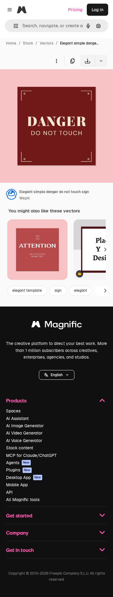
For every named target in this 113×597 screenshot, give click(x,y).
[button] (56, 375)
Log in (97, 9)
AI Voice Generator (24, 440)
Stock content (19, 448)
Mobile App (17, 484)
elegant (80, 290)
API (9, 492)
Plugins (18, 470)
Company (17, 533)
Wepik (24, 198)
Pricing (75, 9)
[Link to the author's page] (11, 195)
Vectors (46, 43)
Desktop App (23, 477)
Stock (28, 43)
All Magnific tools (22, 499)
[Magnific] (56, 325)
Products (16, 400)
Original (38, 81)
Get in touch (20, 550)
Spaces (13, 411)
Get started (19, 515)
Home (11, 43)
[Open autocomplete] (13, 26)
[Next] (105, 249)
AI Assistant (17, 418)
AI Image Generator (25, 425)
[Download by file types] (101, 61)
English (57, 374)
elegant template (27, 290)
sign (58, 290)
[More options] (56, 61)
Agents (18, 462)
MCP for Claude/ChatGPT (31, 455)
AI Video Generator (24, 433)
